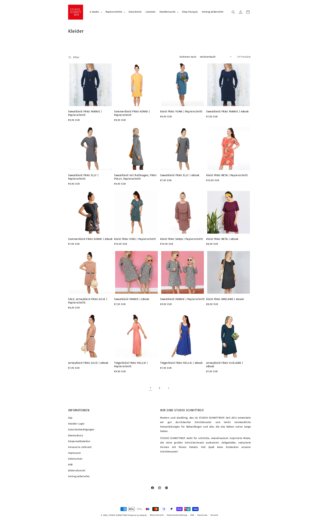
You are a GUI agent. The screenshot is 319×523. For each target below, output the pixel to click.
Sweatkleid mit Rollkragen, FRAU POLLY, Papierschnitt (135, 177)
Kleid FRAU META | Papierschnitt (227, 175)
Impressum (74, 453)
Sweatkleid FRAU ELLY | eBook (179, 175)
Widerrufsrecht (76, 470)
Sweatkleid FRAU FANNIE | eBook (227, 111)
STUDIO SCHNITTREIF (118, 515)
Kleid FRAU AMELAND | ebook (225, 299)
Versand (214, 515)
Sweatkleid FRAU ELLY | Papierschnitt (83, 177)
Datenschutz (75, 458)
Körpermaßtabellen (79, 441)
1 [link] (150, 388)
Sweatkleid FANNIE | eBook (131, 299)
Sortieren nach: (188, 56)
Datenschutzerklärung (177, 515)
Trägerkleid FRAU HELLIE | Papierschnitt (131, 364)
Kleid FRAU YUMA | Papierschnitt (181, 111)
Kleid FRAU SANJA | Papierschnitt (181, 239)
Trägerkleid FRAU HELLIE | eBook (181, 362)
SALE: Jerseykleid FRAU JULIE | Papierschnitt (87, 301)
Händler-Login (76, 423)
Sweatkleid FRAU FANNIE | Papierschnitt (85, 113)
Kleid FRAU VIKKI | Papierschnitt (135, 239)
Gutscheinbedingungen (81, 429)
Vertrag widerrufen (79, 476)
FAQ (70, 418)
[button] (96, 11)
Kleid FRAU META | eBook (222, 239)
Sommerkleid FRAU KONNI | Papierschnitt (132, 113)
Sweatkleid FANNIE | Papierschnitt (182, 299)
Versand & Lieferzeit (80, 447)
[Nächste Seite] (168, 388)
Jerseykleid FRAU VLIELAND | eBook (224, 364)
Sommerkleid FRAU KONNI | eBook (90, 239)
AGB (70, 464)
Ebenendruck (75, 435)
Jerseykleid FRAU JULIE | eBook (88, 362)
